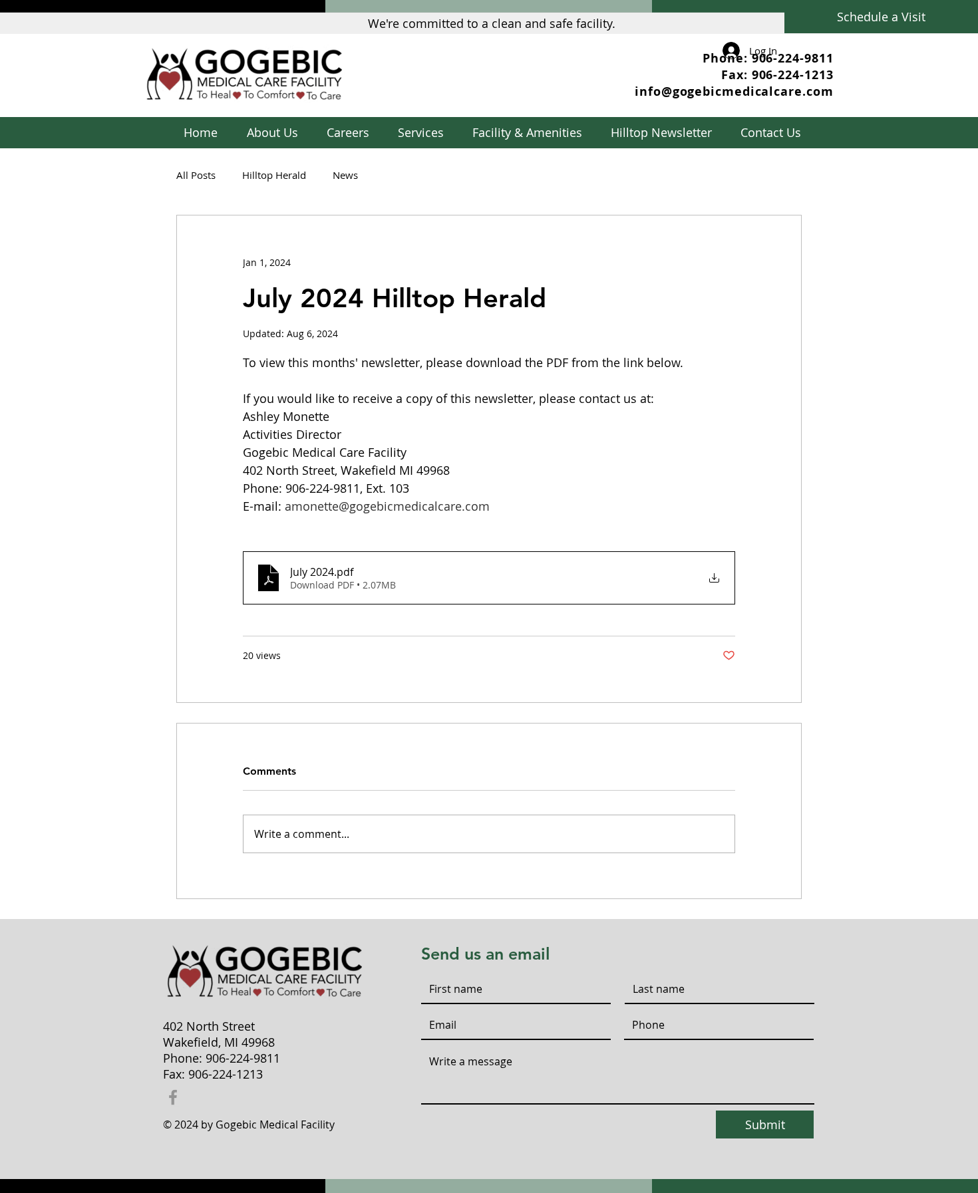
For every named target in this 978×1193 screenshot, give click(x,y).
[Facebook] (173, 1097)
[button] (420, 133)
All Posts (196, 175)
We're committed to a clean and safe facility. (491, 23)
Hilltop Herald (274, 175)
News (345, 175)
